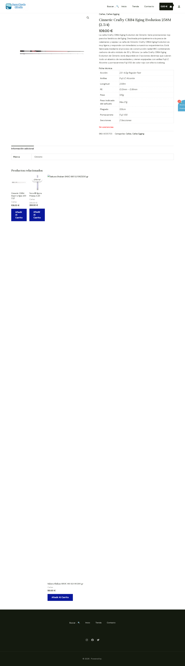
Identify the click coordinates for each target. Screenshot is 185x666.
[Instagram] (87, 640)
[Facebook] (92, 640)
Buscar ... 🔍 (113, 6)
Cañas (102, 14)
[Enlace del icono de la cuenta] (179, 6)
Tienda (135, 6)
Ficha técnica (105, 68)
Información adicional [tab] (22, 148)
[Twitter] (98, 640)
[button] (87, 17)
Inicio (124, 6)
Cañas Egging (112, 14)
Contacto (149, 6)
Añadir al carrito (19, 215)
